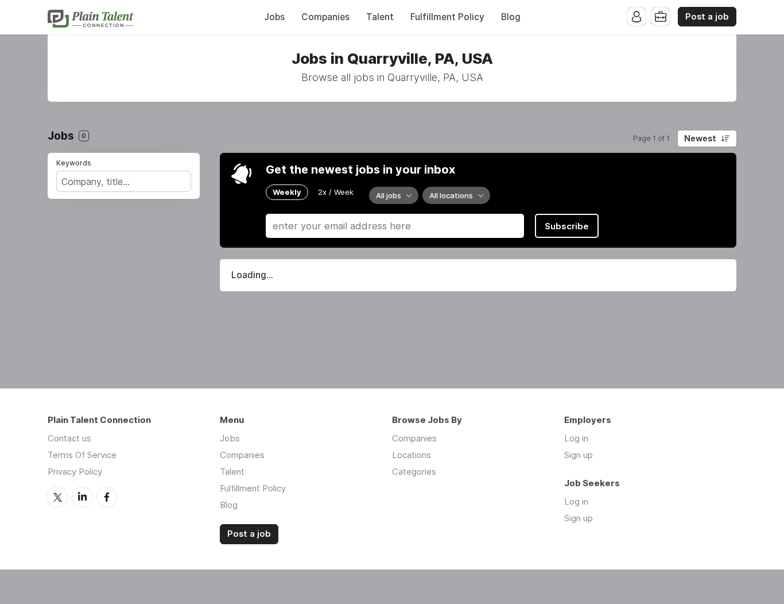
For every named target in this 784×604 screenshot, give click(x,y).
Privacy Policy (75, 471)
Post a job (707, 16)
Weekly (287, 192)
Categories (414, 471)
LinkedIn (82, 497)
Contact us (69, 438)
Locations (411, 454)
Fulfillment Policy (447, 16)
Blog (511, 16)
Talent (380, 16)
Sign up (578, 454)
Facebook (107, 497)
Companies (325, 16)
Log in (576, 438)
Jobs (274, 16)
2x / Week (336, 192)
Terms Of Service (82, 454)
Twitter (57, 497)
